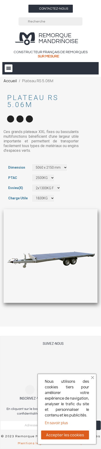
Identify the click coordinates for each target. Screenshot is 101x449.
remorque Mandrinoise (58, 38)
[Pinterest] (29, 118)
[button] (50, 9)
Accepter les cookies (65, 435)
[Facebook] (10, 118)
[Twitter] (19, 118)
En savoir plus (56, 422)
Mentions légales (34, 443)
